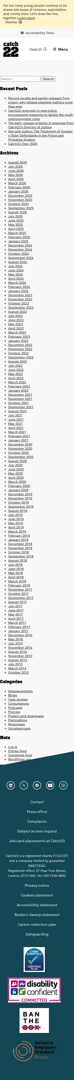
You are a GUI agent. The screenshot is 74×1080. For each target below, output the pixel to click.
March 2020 (17, 482)
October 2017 (18, 594)
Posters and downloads (26, 716)
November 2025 (20, 200)
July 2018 (15, 564)
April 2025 (16, 229)
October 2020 (18, 453)
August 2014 (17, 652)
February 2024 (19, 287)
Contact (37, 801)
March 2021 (17, 432)
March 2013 (17, 668)
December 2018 (20, 544)
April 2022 (16, 378)
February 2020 (19, 486)
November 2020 (20, 448)
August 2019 (17, 511)
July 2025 (15, 216)
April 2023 (16, 328)
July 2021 (15, 415)
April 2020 (16, 477)
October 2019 (18, 502)
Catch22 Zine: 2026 (22, 144)
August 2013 (17, 660)
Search (36, 49)
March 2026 (17, 183)
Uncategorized (19, 728)
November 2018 (20, 548)
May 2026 (15, 175)
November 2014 (20, 647)
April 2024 (16, 278)
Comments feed (20, 755)
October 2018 (18, 552)
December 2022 (20, 345)
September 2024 (21, 258)
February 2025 (19, 237)
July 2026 (15, 166)
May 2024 (15, 274)
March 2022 (17, 382)
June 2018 (16, 569)
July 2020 (15, 465)
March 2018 (17, 581)
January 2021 (18, 440)
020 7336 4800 (54, 875)
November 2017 (20, 589)
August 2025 (17, 212)
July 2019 (15, 515)
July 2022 (15, 365)
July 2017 (15, 606)
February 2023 (19, 336)
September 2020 (21, 457)
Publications (17, 720)
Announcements (20, 691)
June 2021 (16, 419)
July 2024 (15, 266)
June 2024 (16, 270)
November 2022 (20, 349)
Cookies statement (37, 895)
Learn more (26, 18)
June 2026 (16, 171)
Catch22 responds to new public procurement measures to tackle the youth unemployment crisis (40, 114)
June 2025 (16, 220)
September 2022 (21, 357)
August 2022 (17, 361)
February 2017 (19, 627)
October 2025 (18, 204)
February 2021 (19, 436)
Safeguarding (37, 934)
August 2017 (17, 602)
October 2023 (18, 303)
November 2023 (20, 299)
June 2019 (16, 519)
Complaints (37, 821)
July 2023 (15, 316)
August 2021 (17, 411)
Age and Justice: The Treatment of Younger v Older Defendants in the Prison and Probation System (40, 135)
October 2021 (18, 403)
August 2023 (17, 312)
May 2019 (15, 523)
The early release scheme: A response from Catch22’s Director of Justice (41, 125)
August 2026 (17, 162)
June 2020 (16, 469)
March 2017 (17, 623)
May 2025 (15, 224)
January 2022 (18, 390)
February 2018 (19, 585)
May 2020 (15, 473)
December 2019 (20, 494)
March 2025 (17, 233)
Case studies (18, 699)
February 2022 (19, 386)
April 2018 (16, 577)
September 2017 (21, 598)
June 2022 (16, 370)
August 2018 (17, 560)
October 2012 (18, 672)
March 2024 (17, 283)
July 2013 (15, 664)
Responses (16, 724)
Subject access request (37, 831)
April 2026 (16, 179)
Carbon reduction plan (37, 924)
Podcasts (15, 708)
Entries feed (17, 751)
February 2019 (19, 535)
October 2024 (18, 253)
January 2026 (18, 191)
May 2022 (15, 374)
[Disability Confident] (34, 990)
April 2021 (16, 428)
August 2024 (17, 262)
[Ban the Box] (34, 1020)
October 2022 (18, 353)
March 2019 (17, 531)
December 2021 (20, 394)
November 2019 (20, 498)
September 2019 (21, 506)
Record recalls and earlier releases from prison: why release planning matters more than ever (40, 102)
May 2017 (15, 614)
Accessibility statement (37, 905)
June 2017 (16, 610)
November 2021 (20, 399)
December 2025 (20, 195)
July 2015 (15, 643)
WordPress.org (19, 759)
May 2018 (15, 573)
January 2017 (18, 631)
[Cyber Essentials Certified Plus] (34, 959)
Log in (12, 747)
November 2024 (20, 249)
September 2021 (21, 407)
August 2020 (17, 461)
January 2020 (18, 490)
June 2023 (16, 320)
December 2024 (20, 245)
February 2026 (19, 187)
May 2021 (15, 424)
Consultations (18, 703)
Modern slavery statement (37, 914)
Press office (37, 811)
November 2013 (20, 656)
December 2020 (20, 444)
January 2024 (18, 291)
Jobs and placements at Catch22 (37, 840)
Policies (14, 712)
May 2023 (15, 324)
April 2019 (16, 527)
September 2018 (21, 556)
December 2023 (20, 295)
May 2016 (15, 639)
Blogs (12, 695)
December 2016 (20, 635)
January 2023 (18, 341)
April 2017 (16, 618)
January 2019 (18, 540)
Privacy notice (37, 885)
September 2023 (21, 307)
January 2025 (18, 241)
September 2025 (21, 208)
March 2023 (17, 332)
